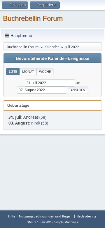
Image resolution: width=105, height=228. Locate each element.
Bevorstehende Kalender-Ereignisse (52, 58)
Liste (13, 71)
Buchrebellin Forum (33, 18)
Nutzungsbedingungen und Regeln (46, 216)
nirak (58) (39, 123)
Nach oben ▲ (86, 216)
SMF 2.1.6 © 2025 (39, 222)
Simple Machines (66, 222)
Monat (28, 71)
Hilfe (11, 216)
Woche (45, 71)
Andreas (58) (34, 117)
